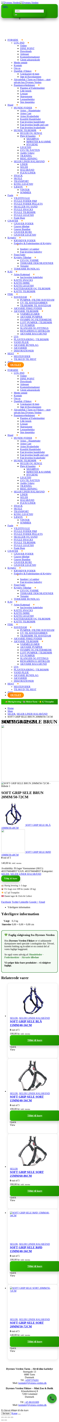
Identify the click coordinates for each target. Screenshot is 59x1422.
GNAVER (13, 220)
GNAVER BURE (23, 232)
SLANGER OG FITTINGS (34, 328)
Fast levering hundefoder (32, 122)
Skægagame (26, 96)
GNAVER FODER (24, 223)
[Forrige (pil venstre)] (2, 1420)
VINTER (25, 189)
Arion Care (25, 113)
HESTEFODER (22, 356)
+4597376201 (32, 1380)
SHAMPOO (32, 138)
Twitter (15, 902)
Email (42, 902)
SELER (24, 167)
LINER (24, 164)
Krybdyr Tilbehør (22, 257)
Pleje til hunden (28, 136)
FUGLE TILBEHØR (25, 212)
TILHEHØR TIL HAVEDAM (35, 305)
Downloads (26, 51)
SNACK (18, 175)
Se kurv (6, 1413)
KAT (10, 271)
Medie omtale (20, 62)
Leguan (24, 93)
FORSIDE (13, 40)
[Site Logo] (19, 2)
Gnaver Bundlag (22, 229)
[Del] (9, 1417)
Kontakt (18, 65)
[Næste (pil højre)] (5, 1420)
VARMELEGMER (30, 314)
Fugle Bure (19, 218)
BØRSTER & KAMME (38, 141)
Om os (17, 68)
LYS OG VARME (29, 260)
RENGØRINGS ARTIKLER (35, 331)
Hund (10, 105)
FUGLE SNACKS (23, 209)
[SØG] (16, 14)
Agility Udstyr (27, 153)
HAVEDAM (20, 297)
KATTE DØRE (22, 283)
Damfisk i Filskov (23, 71)
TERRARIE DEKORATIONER (36, 263)
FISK (10, 294)
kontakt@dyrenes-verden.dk (32, 1383)
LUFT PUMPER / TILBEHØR (36, 322)
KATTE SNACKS (23, 280)
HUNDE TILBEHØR (25, 130)
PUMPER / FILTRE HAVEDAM (37, 300)
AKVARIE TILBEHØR (26, 311)
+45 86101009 (31, 1402)
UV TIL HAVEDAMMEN (34, 302)
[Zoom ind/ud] (2, 1417)
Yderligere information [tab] (19, 907)
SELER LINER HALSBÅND (29, 161)
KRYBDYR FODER (25, 240)
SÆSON (18, 187)
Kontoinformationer (30, 57)
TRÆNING (26, 155)
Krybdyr (12, 237)
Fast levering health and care (34, 124)
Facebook (6, 902)
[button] (5, 6)
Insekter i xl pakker (29, 249)
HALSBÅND (27, 170)
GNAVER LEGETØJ (25, 235)
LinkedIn (23, 902)
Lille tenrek (25, 90)
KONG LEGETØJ (23, 184)
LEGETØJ (25, 147)
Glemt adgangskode (30, 59)
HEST (11, 353)
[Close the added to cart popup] (19, 1414)
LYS (16, 336)
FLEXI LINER (28, 172)
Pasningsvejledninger (24, 85)
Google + (34, 902)
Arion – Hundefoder (30, 110)
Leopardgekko (27, 99)
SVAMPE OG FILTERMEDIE (36, 319)
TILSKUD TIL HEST (25, 359)
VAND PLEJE (21, 342)
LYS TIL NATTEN (30, 150)
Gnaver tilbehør (21, 226)
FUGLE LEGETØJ (24, 215)
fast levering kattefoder (31, 277)
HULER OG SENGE (31, 133)
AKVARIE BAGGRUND (33, 333)
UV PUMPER (27, 325)
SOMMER (25, 192)
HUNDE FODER (23, 107)
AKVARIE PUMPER (31, 316)
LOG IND (19, 42)
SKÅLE (18, 178)
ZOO (10, 362)
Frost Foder (19, 254)
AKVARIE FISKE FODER (28, 308)
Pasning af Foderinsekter (32, 88)
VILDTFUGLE (22, 198)
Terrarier (24, 266)
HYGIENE (32, 144)
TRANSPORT (21, 181)
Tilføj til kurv (10, 878)
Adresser (24, 54)
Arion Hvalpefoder (29, 116)
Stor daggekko (27, 102)
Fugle (10, 195)
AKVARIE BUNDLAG (26, 345)
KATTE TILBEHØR (24, 291)
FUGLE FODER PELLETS (28, 203)
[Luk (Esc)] (12, 1417)
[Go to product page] (32, 1000)
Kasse (14, 1413)
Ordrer (23, 45)
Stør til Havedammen (30, 76)
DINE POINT (27, 48)
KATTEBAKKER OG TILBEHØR (32, 288)
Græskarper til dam (29, 74)
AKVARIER (20, 348)
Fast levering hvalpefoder (32, 127)
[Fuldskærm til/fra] (5, 1417)
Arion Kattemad (22, 274)
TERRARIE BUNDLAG (27, 268)
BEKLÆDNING (28, 158)
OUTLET (15, 365)
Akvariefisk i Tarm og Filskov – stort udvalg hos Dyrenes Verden (32, 81)
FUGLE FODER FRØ (25, 201)
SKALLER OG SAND (26, 206)
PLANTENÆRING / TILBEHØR (31, 339)
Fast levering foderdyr (31, 251)
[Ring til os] (52, 1398)
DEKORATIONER (24, 350)
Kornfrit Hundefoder (30, 119)
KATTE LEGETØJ (24, 285)
